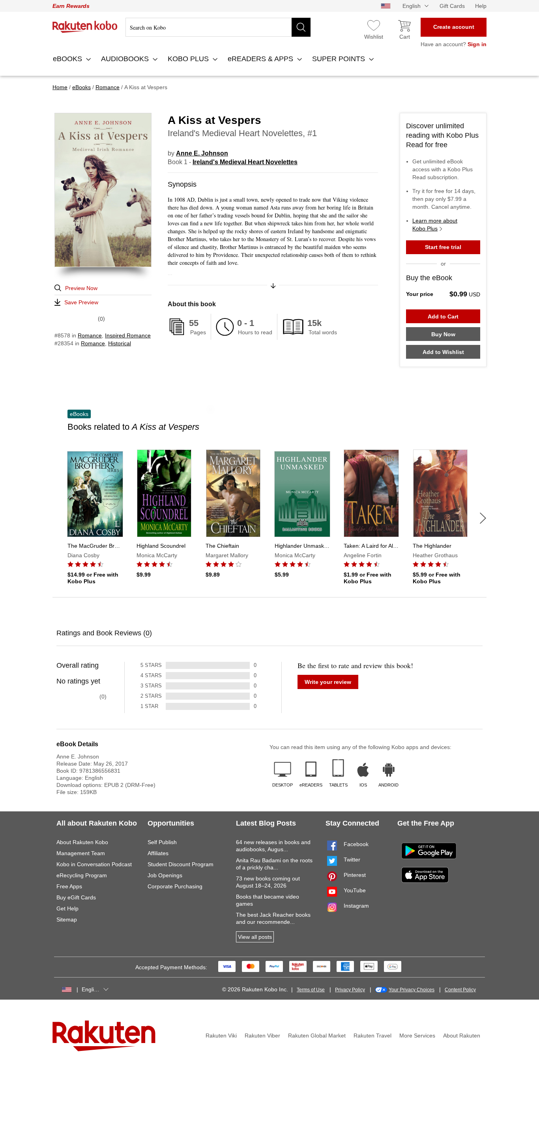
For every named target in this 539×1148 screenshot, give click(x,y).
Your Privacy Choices (411, 990)
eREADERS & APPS (261, 59)
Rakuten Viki (221, 1035)
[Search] (301, 27)
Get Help (67, 908)
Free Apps (69, 886)
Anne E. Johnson (202, 153)
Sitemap (66, 919)
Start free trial (443, 247)
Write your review (328, 682)
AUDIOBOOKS (126, 59)
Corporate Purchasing (175, 886)
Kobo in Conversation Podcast (94, 864)
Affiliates (158, 853)
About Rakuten (461, 1035)
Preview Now (81, 288)
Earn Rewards (71, 6)
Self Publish (162, 842)
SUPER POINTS (339, 59)
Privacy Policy (350, 990)
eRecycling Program (81, 875)
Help (481, 6)
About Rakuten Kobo (82, 842)
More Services (417, 1035)
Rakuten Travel (372, 1035)
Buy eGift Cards (76, 897)
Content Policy (460, 990)
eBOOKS (68, 59)
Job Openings (165, 875)
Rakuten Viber (262, 1035)
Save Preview (81, 302)
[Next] (483, 518)
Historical (119, 343)
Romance (90, 335)
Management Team (80, 853)
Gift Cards (452, 6)
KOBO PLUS (189, 59)
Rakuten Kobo (85, 26)
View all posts (255, 937)
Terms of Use (311, 990)
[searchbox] (218, 27)
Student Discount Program (180, 864)
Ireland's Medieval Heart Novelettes (245, 162)
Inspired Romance (128, 335)
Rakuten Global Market (317, 1035)
